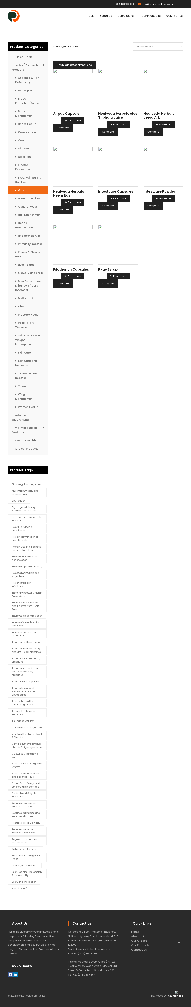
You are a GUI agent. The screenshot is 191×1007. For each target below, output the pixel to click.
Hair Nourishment (30, 215)
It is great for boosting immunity (24, 712)
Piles (21, 306)
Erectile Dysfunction (23, 167)
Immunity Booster (30, 244)
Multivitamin (26, 298)
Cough (22, 140)
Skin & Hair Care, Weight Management (27, 340)
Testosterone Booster (26, 376)
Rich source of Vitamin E (25, 849)
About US (137, 936)
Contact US (139, 950)
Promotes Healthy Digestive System (27, 765)
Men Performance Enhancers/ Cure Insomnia (28, 285)
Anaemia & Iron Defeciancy (27, 80)
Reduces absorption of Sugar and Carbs (25, 804)
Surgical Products (26, 449)
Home (135, 932)
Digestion (24, 157)
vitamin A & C (19, 888)
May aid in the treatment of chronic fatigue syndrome (27, 745)
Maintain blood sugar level (27, 727)
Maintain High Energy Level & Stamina (27, 735)
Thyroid (23, 386)
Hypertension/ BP (29, 236)
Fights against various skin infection (27, 519)
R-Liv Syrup (108, 269)
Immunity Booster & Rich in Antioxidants (27, 594)
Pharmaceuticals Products (24, 430)
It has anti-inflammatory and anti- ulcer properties (26, 650)
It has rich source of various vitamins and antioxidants (24, 691)
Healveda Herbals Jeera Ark (159, 115)
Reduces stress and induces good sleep (23, 831)
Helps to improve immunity (27, 566)
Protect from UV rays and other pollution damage (26, 785)
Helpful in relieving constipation (22, 528)
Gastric (23, 190)
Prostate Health (29, 314)
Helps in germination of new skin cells (25, 538)
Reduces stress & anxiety (26, 822)
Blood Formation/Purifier (27, 101)
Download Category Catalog (74, 65)
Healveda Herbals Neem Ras (68, 193)
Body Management (24, 113)
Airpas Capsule (66, 113)
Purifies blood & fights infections (24, 795)
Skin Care (24, 352)
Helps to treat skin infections (22, 584)
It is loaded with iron (23, 721)
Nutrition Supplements (20, 417)
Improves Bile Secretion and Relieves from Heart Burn (25, 606)
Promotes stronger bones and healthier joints (26, 775)
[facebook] (10, 974)
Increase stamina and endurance (24, 634)
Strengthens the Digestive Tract (26, 857)
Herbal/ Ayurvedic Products (25, 67)
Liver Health (26, 265)
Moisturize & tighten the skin (25, 755)
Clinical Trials (23, 57)
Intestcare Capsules (115, 191)
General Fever (27, 207)
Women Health (28, 407)
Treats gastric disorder (25, 865)
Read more (74, 120)
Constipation (27, 132)
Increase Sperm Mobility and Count (25, 624)
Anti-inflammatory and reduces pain (25, 492)
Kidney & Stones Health (27, 254)
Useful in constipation (24, 881)
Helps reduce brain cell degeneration (24, 558)
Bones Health (27, 124)
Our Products (140, 945)
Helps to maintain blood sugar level (25, 574)
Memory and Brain (30, 273)
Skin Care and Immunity (26, 363)
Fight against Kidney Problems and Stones (24, 509)
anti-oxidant (19, 500)
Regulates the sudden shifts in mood (24, 841)
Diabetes (24, 148)
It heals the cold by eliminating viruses (22, 703)
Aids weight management (27, 484)
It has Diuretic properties (25, 681)
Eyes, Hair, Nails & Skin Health (28, 180)
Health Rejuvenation (24, 225)
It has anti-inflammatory (26, 642)
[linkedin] (15, 974)
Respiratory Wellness (24, 325)
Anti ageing (26, 90)
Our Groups (139, 941)
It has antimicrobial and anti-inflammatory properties (26, 672)
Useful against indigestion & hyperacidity (27, 873)
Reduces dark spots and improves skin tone (26, 814)
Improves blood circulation (27, 615)
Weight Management (24, 396)
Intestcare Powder (159, 191)
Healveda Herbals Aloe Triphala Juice (117, 115)
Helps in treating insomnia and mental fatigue (27, 548)
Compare (63, 127)
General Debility (29, 198)
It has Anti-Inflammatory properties (26, 660)
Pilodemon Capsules (71, 269)
